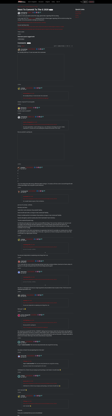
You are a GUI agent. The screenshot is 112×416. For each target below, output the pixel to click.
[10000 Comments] (40, 88)
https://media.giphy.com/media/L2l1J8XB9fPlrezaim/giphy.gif (35, 98)
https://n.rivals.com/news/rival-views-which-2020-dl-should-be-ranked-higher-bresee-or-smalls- (41, 26)
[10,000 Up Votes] (44, 49)
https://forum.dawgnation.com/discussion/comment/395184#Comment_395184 (40, 124)
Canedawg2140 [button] (24, 191)
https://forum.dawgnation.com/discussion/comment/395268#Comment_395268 (40, 302)
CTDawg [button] (23, 341)
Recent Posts (78, 13)
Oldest (23, 46)
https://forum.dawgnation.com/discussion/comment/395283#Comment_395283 (40, 402)
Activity (76, 15)
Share (19, 34)
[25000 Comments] (42, 49)
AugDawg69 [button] (23, 261)
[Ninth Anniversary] (37, 355)
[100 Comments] (42, 314)
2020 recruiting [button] (21, 39)
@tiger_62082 (32, 18)
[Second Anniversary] (39, 261)
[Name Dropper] (33, 12)
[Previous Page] (65, 46)
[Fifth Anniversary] (38, 167)
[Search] (81, 2)
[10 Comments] (37, 107)
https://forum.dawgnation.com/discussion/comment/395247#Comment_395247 (40, 247)
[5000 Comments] (38, 12)
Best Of (77, 17)
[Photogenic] (35, 12)
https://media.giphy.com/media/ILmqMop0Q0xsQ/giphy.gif (35, 327)
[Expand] (45, 252)
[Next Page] (70, 46)
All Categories (78, 11)
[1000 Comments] (42, 191)
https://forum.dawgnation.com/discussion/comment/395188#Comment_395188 (40, 198)
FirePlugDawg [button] (24, 12)
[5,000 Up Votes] (40, 12)
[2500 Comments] (40, 167)
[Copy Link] (26, 13)
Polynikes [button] (23, 167)
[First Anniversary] (36, 12)
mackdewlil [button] (25, 196)
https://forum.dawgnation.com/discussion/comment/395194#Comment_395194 (40, 322)
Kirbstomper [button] (24, 271)
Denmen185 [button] (23, 355)
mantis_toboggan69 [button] (28, 122)
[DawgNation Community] (22, 2)
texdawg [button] (23, 88)
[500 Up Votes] (43, 314)
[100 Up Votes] (39, 107)
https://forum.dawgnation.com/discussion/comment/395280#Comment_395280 (40, 383)
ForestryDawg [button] (24, 49)
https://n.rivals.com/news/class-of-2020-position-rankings (32, 22)
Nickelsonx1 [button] (23, 107)
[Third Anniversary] (35, 107)
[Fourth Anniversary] (40, 314)
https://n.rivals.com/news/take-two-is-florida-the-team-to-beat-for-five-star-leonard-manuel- (40, 29)
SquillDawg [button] (23, 295)
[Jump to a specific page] (72, 46)
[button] (19, 13)
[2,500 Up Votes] (41, 271)
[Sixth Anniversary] (40, 49)
